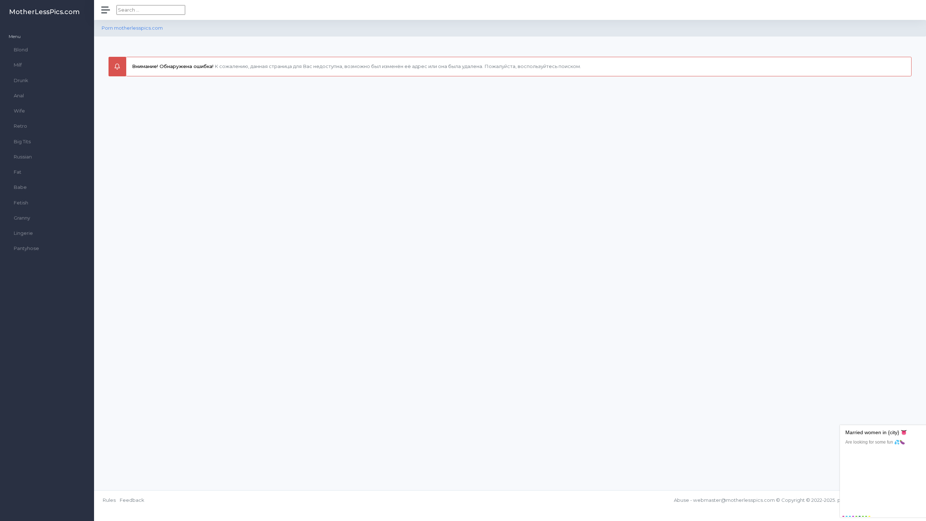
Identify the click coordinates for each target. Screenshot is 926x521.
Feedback (132, 500)
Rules (109, 500)
